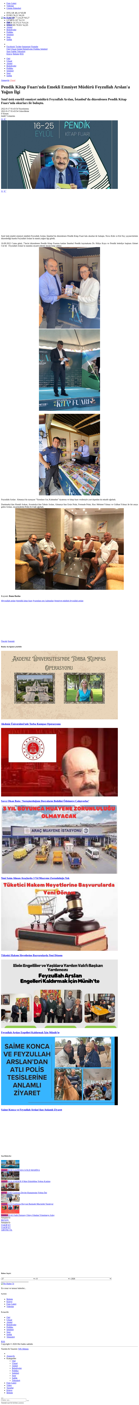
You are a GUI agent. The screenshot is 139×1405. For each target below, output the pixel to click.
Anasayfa (5, 80)
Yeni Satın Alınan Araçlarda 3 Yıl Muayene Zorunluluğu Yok (35, 878)
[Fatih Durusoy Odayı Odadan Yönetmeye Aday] (10, 1213)
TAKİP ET (6, 1225)
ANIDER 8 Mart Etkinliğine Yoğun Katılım (28, 1181)
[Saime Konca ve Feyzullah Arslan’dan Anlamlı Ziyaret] (59, 1104)
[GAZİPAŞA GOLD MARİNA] (10, 1167)
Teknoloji (21, 51)
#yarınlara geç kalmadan (43, 601)
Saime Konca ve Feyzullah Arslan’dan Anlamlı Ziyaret (31, 1109)
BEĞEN (5, 1220)
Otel (8, 22)
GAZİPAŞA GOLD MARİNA (23, 1170)
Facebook (11, 46)
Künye (9, 54)
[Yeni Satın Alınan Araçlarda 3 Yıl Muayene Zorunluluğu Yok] (59, 873)
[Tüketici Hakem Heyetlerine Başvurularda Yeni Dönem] (59, 950)
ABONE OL (6, 1230)
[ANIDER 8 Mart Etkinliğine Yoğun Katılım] (10, 1179)
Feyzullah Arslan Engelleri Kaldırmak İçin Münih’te (30, 1032)
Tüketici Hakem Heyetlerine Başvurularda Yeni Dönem (31, 955)
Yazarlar (10, 1388)
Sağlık (9, 39)
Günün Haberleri (14, 8)
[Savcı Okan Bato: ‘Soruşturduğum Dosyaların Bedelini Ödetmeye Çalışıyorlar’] (59, 796)
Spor (9, 37)
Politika (10, 32)
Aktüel (9, 27)
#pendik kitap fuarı (24, 601)
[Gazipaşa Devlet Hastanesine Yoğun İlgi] (10, 1190)
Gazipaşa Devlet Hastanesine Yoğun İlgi (27, 1193)
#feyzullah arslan (8, 601)
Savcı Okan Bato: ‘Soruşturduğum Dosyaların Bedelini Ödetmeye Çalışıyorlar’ (45, 801)
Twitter (18, 46)
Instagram (26, 46)
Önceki (4, 641)
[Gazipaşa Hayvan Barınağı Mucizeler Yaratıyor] (10, 1201)
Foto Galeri (11, 3)
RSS (22, 54)
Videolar (10, 6)
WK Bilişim (23, 1349)
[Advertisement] (69, 214)
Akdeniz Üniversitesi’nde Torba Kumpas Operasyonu (31, 723)
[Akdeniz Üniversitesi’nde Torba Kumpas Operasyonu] (59, 718)
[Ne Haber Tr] (7, 18)
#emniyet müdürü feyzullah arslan (68, 601)
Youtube (34, 46)
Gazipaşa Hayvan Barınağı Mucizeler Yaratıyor (30, 1204)
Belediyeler (11, 30)
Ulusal (9, 25)
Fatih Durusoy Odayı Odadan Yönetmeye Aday (31, 1215)
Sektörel (10, 34)
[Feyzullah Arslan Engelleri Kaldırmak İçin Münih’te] (59, 1027)
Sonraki (11, 641)
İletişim (16, 54)
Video (9, 1385)
